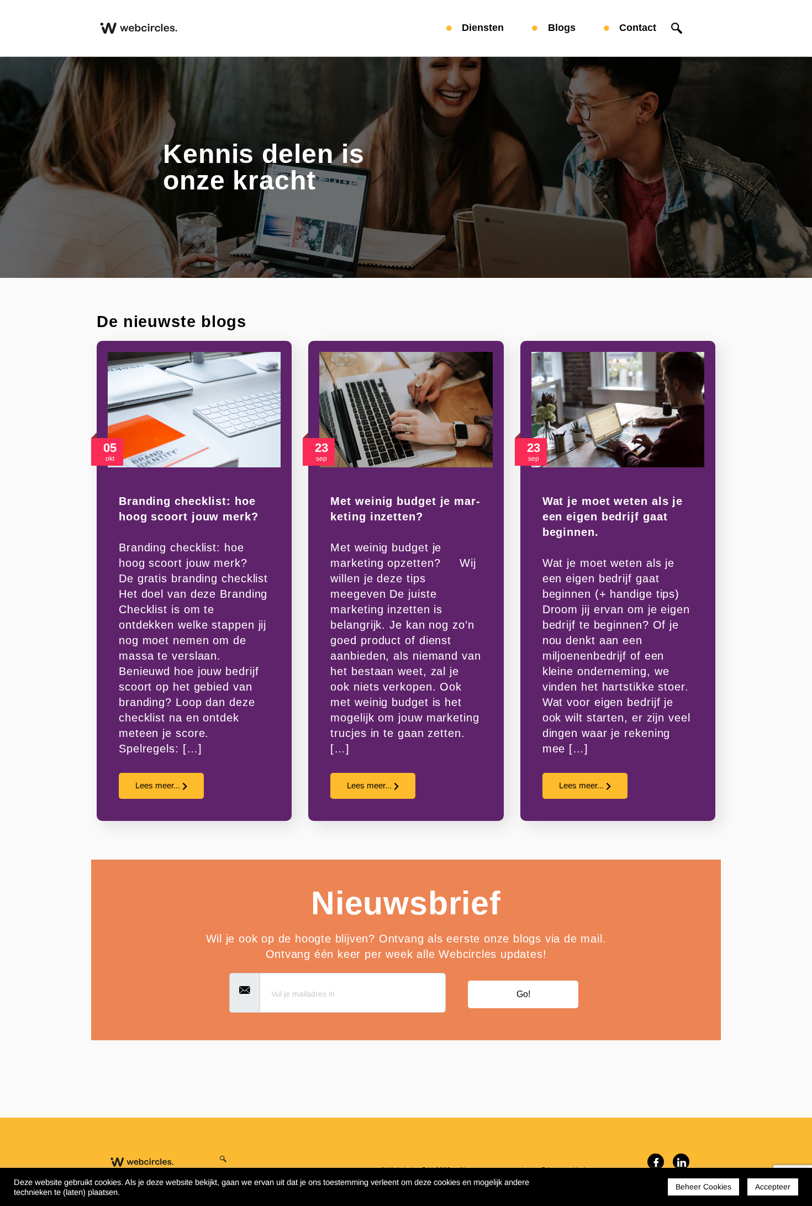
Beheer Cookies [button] (703, 1186)
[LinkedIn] (681, 1162)
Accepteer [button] (772, 1186)
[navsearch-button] (676, 28)
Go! (523, 994)
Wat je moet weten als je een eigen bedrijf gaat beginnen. (612, 516)
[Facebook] (655, 1162)
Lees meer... (158, 785)
